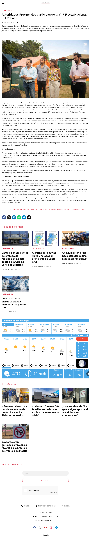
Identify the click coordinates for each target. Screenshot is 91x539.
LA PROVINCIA (7, 10)
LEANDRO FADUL (36, 210)
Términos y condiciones (46, 506)
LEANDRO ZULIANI (49, 210)
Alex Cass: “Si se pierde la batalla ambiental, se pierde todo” (14, 303)
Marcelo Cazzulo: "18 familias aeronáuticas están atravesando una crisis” (45, 411)
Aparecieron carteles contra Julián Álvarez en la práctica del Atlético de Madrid (14, 446)
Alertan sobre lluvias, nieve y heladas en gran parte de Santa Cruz (44, 257)
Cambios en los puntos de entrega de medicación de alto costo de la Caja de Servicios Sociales (15, 258)
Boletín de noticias (12, 464)
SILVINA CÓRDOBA (79, 210)
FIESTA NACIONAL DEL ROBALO (18, 210)
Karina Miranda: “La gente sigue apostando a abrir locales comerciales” (75, 411)
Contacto (26, 506)
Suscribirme (45, 481)
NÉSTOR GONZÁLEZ (64, 210)
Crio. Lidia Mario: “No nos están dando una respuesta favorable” (74, 255)
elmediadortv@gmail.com (45, 520)
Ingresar (67, 506)
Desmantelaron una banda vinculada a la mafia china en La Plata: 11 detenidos (14, 411)
